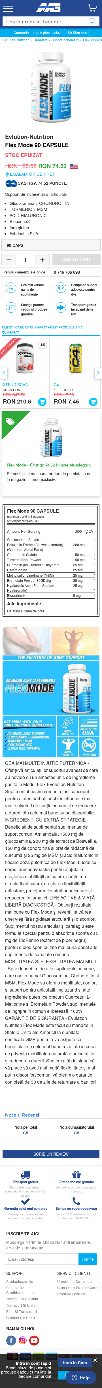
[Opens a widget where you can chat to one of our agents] (80, 1378)
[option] (25, 373)
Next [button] (98, 373)
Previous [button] (3, 373)
